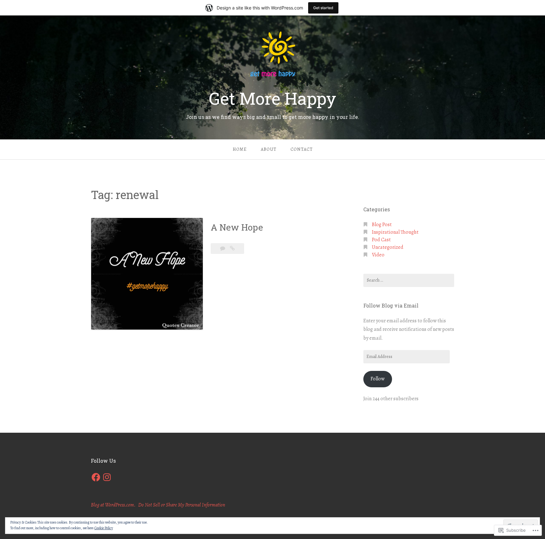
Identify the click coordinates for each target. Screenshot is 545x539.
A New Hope (237, 227)
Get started (323, 7)
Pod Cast (381, 239)
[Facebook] (96, 477)
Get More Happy (272, 98)
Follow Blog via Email (391, 305)
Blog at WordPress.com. (113, 504)
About (268, 149)
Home (240, 149)
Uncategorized (387, 247)
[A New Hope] (232, 248)
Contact (301, 149)
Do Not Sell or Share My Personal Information (181, 504)
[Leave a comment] (223, 248)
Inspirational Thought (395, 232)
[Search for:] (408, 280)
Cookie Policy (103, 527)
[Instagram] (107, 477)
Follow (377, 378)
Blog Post (382, 224)
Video (378, 254)
